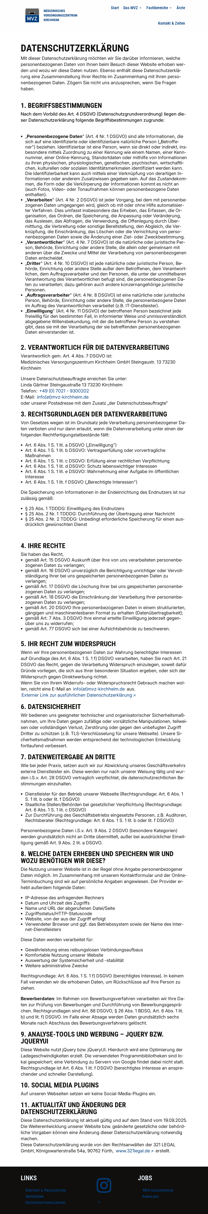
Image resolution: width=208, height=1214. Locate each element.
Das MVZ (130, 7)
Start (115, 7)
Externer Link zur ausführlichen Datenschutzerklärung (77, 695)
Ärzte (181, 7)
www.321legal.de (133, 1150)
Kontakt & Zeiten (171, 23)
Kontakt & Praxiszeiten (46, 1190)
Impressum (34, 1196)
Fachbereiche (157, 7)
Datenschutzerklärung (45, 1202)
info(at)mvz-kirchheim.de (63, 397)
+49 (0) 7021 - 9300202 (64, 390)
